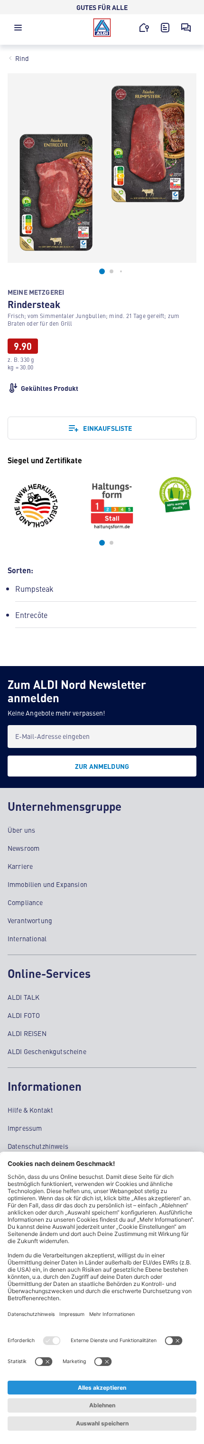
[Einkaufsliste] (165, 27)
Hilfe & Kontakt (30, 1110)
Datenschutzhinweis (38, 1146)
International (27, 938)
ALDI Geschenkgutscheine (47, 1051)
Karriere (20, 866)
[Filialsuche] (144, 27)
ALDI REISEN (27, 1033)
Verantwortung (30, 920)
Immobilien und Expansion (47, 884)
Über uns (21, 830)
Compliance (25, 902)
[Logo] (102, 27)
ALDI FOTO (24, 1015)
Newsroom (23, 848)
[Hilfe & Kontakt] (186, 27)
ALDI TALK (23, 997)
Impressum (25, 1128)
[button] (18, 30)
